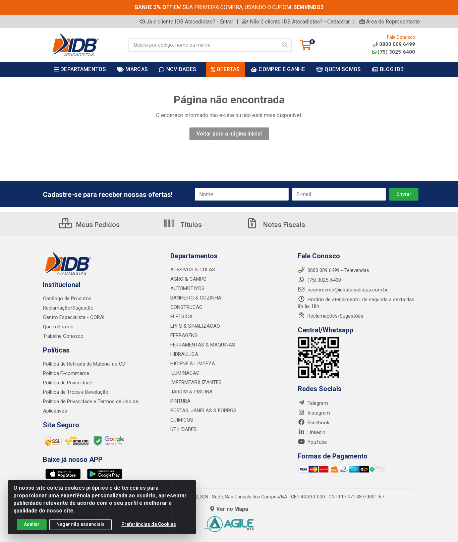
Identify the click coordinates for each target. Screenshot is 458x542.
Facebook (317, 423)
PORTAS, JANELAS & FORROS (203, 411)
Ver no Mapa (232, 509)
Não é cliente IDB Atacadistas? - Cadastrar (300, 21)
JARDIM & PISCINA (191, 392)
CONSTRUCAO (186, 307)
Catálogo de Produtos (67, 298)
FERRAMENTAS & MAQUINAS (202, 345)
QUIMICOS (181, 420)
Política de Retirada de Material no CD (84, 364)
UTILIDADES (183, 429)
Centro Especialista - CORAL (74, 317)
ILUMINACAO (184, 373)
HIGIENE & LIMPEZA (192, 364)
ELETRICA (181, 317)
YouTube (316, 442)
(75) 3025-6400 (396, 52)
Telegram (317, 403)
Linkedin (315, 432)
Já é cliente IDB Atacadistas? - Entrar (189, 21)
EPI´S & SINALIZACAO (195, 326)
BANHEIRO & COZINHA (195, 298)
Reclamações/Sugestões (334, 316)
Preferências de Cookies (148, 524)
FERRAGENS (183, 335)
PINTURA (180, 401)
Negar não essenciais (80, 524)
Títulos (190, 225)
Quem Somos (58, 327)
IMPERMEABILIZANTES (196, 382)
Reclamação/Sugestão (68, 308)
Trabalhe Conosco (63, 336)
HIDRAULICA (184, 354)
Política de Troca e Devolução (75, 392)
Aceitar (32, 524)
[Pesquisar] (285, 45)
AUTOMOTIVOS (187, 288)
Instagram (318, 413)
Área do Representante (393, 21)
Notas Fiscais (283, 225)
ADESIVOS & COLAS (192, 270)
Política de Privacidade (67, 383)
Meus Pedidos (97, 225)
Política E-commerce (66, 373)
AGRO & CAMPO (188, 279)
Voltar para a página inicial (229, 133)
